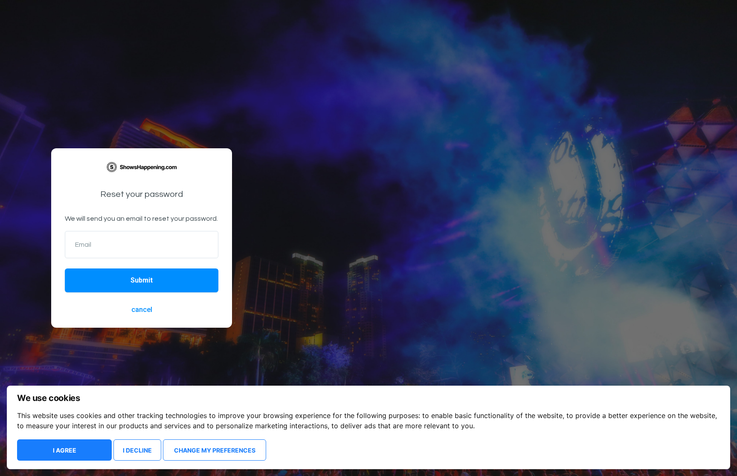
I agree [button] (64, 450)
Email (83, 244)
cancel (141, 310)
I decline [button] (137, 450)
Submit (142, 280)
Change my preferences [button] (214, 450)
